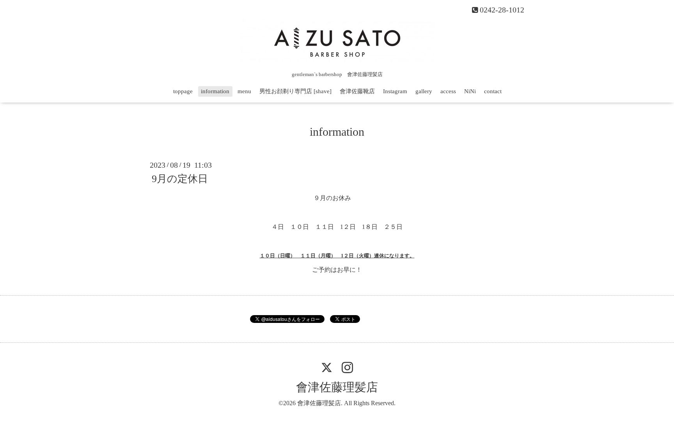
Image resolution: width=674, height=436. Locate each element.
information (215, 91)
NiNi (470, 91)
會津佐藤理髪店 (337, 387)
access (448, 91)
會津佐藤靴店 (357, 91)
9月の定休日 (180, 178)
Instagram (395, 91)
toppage (183, 91)
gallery (423, 91)
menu (244, 91)
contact (493, 91)
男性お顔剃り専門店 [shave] (295, 91)
